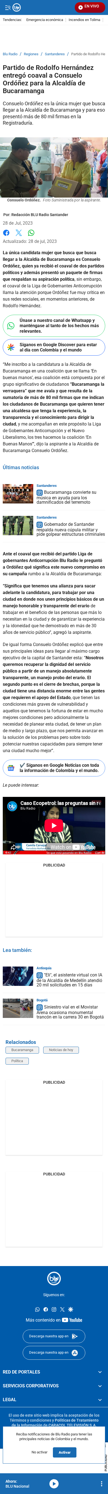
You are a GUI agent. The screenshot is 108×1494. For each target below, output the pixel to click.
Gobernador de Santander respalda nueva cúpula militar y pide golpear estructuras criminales (71, 529)
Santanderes (55, 54)
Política (17, 1061)
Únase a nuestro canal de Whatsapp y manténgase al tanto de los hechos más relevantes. (59, 326)
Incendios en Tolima (84, 20)
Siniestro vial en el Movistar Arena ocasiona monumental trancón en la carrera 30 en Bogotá (70, 1012)
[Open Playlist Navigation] (101, 1484)
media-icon (54, 1484)
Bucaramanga (22, 1050)
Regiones (31, 54)
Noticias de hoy (61, 1050)
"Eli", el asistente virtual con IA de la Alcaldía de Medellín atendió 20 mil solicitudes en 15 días (69, 980)
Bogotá (42, 1000)
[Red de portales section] (99, 1371)
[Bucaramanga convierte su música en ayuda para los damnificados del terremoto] (18, 493)
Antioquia (44, 968)
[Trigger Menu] (7, 7)
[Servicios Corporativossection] (99, 1385)
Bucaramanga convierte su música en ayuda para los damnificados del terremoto (66, 497)
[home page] (54, 1278)
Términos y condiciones (30, 1420)
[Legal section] (99, 1399)
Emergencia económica (44, 20)
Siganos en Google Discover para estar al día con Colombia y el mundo (58, 347)
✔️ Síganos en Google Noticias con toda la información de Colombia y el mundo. (59, 768)
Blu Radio (10, 54)
